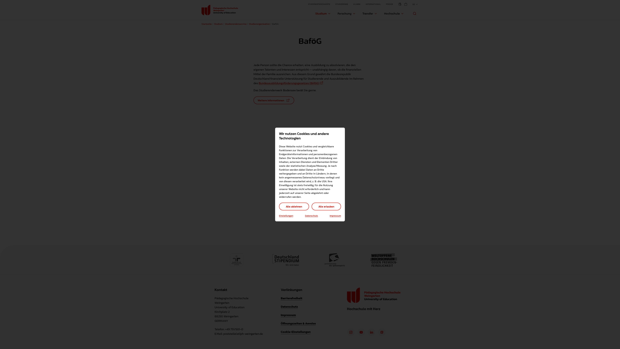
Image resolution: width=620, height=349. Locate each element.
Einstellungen (286, 215)
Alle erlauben (326, 206)
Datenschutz (311, 215)
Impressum (335, 215)
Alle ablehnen (294, 206)
